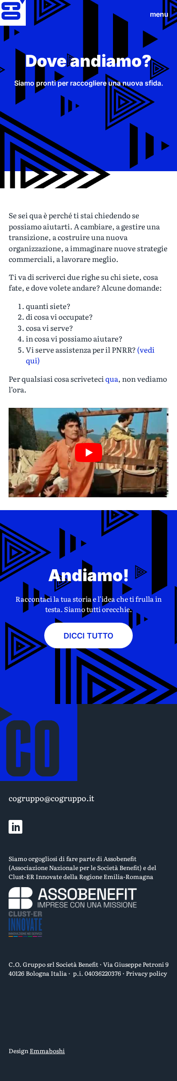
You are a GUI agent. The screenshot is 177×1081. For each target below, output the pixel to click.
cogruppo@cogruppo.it (51, 798)
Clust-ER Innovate (35, 876)
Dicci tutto (88, 635)
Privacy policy (146, 973)
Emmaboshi (47, 1050)
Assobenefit (120, 858)
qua (111, 378)
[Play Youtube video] (88, 452)
